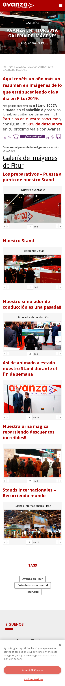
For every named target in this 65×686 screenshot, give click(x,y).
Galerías (32, 23)
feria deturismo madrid (32, 585)
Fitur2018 (32, 592)
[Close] (60, 645)
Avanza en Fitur (32, 579)
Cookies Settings (33, 679)
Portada (8, 66)
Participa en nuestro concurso (30, 118)
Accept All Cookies (32, 670)
